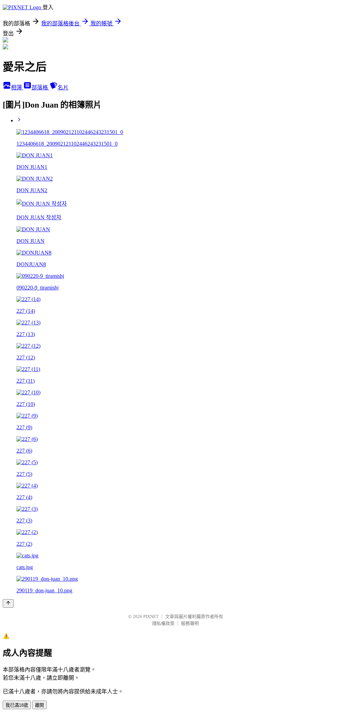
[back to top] (8, 603)
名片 (63, 87)
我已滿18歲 (16, 705)
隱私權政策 (163, 623)
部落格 (40, 87)
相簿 (17, 87)
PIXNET (151, 616)
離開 (39, 705)
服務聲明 (190, 623)
